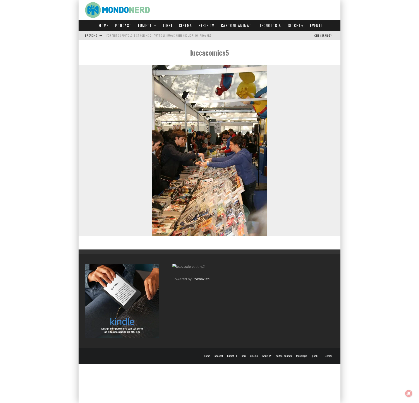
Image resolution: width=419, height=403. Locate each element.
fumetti (145, 25)
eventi (316, 25)
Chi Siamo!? (323, 35)
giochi (294, 25)
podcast (123, 25)
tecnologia (270, 25)
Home (104, 25)
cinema (185, 25)
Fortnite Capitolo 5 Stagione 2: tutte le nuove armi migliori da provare (158, 35)
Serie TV (206, 25)
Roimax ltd (201, 279)
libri (167, 25)
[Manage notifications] (408, 393)
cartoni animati (237, 25)
